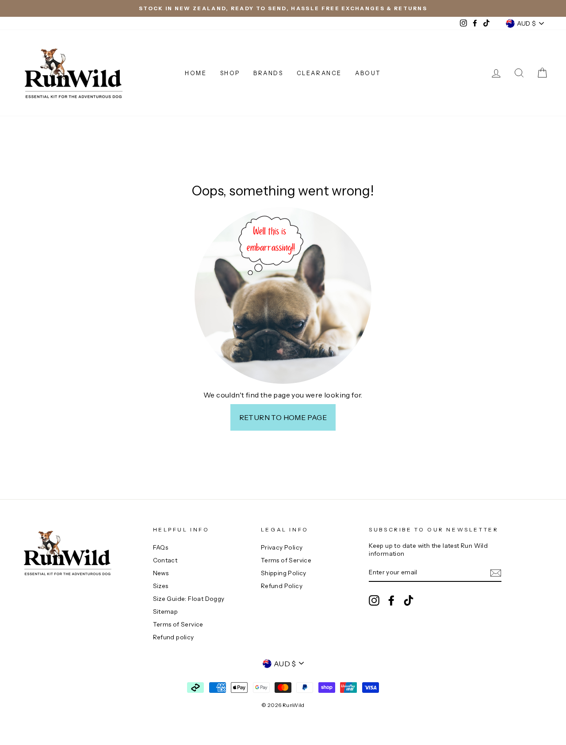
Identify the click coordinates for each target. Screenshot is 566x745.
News (161, 573)
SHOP (230, 72)
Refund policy (173, 637)
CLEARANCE (319, 72)
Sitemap (165, 611)
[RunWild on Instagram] (374, 600)
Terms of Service (178, 624)
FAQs (160, 547)
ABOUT (368, 72)
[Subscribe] (495, 573)
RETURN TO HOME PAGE (283, 417)
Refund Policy (281, 585)
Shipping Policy (283, 573)
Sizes (160, 585)
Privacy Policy (282, 547)
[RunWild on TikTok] (408, 600)
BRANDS (268, 72)
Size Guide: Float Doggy (189, 598)
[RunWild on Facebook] (391, 600)
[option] (283, 8)
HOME (196, 72)
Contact (165, 560)
